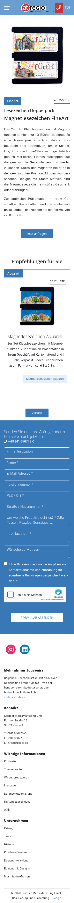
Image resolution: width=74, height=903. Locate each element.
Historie (9, 844)
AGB (7, 809)
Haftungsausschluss (17, 801)
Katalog (9, 828)
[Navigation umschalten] (6, 7)
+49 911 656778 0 (20, 441)
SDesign (56, 898)
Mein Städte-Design (17, 876)
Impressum (11, 785)
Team (7, 836)
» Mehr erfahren (14, 697)
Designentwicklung (16, 860)
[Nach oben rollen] (65, 894)
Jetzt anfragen (37, 233)
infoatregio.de (17, 742)
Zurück (37, 413)
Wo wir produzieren (16, 777)
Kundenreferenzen (16, 852)
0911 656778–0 (17, 733)
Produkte (10, 761)
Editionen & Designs (17, 868)
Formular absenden (37, 617)
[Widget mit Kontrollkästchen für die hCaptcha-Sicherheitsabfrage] (35, 594)
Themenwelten (13, 769)
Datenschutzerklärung (18, 793)
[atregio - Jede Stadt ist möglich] (37, 7)
